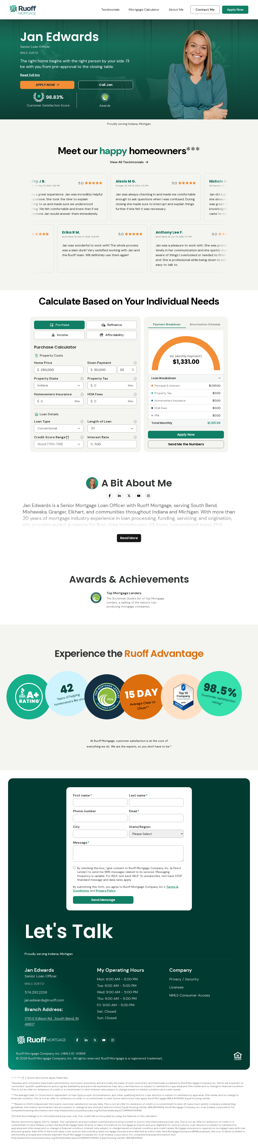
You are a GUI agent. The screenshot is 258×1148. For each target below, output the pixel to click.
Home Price (43, 362)
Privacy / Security (184, 979)
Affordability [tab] (114, 335)
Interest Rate (98, 437)
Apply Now (235, 9)
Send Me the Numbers (186, 444)
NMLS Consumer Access (189, 995)
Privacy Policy (105, 890)
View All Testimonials (127, 162)
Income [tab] (62, 335)
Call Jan (105, 84)
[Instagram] (148, 496)
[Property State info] (82, 378)
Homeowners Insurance (53, 394)
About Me (176, 9)
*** (193, 150)
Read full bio (30, 75)
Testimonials (110, 9)
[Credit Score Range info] (82, 437)
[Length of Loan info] (135, 421)
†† (67, 437)
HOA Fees (95, 394)
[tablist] (85, 330)
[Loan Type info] (82, 421)
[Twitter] (129, 496)
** (147, 707)
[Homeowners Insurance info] (82, 394)
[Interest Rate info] (135, 437)
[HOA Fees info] (135, 394)
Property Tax (97, 378)
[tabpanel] (85, 394)
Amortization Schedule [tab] (205, 324)
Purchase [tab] (62, 325)
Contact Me (205, 9)
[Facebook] (109, 496)
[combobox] (58, 385)
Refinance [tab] (114, 325)
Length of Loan (99, 421)
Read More (129, 538)
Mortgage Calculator (144, 9)
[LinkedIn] (119, 496)
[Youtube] (138, 496)
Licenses (176, 987)
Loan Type (42, 421)
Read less (62, 1077)
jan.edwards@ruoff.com (44, 1000)
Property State (46, 378)
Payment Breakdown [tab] (167, 324)
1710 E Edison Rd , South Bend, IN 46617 (52, 1021)
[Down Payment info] (135, 362)
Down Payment (99, 362)
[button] (28, 696)
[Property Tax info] (135, 378)
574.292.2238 (36, 992)
